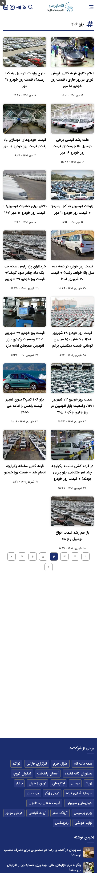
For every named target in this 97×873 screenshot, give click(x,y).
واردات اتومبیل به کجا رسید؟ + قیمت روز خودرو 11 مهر (72, 209)
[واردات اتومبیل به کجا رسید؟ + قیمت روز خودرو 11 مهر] (72, 185)
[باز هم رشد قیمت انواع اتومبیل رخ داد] (72, 511)
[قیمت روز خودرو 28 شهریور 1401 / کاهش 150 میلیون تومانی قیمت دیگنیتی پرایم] (72, 311)
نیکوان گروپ (22, 773)
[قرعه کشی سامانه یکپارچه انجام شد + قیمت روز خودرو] (25, 444)
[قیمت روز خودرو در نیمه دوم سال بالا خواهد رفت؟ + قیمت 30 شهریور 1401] (72, 245)
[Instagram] (12, 7)
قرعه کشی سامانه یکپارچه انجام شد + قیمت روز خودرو (24, 469)
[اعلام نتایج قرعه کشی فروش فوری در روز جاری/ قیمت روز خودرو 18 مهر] (72, 52)
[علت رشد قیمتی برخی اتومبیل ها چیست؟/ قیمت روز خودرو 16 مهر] (72, 118)
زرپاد (89, 783)
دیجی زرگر (52, 793)
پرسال (75, 783)
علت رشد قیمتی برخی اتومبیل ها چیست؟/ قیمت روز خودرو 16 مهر (72, 146)
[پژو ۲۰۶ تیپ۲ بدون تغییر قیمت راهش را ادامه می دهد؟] (25, 378)
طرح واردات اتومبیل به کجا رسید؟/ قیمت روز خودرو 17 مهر (25, 80)
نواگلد (16, 763)
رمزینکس (62, 823)
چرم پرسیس (83, 813)
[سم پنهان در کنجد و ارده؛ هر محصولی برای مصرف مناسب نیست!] (88, 852)
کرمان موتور (13, 813)
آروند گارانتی (37, 813)
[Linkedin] (5, 7)
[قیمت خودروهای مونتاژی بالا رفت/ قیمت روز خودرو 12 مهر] (25, 118)
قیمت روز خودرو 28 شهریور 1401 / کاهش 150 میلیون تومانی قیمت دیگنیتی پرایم (72, 339)
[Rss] (24, 7)
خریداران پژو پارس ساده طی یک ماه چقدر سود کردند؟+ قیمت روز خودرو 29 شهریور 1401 (25, 273)
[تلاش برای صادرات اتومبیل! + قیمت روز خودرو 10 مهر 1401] (25, 185)
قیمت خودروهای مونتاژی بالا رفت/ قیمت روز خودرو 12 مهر (24, 143)
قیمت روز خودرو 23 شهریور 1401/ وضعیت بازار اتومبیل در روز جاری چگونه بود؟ (72, 406)
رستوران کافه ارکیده (78, 773)
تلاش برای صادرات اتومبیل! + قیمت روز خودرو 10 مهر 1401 (25, 209)
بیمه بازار (32, 793)
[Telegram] (19, 7)
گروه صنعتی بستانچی (44, 803)
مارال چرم (60, 763)
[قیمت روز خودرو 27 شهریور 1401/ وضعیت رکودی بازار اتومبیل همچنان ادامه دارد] (25, 311)
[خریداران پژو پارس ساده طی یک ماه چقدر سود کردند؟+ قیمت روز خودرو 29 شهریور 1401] (25, 245)
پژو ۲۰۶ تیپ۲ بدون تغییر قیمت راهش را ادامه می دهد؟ (25, 406)
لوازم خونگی (83, 823)
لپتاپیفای (58, 783)
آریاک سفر (60, 813)
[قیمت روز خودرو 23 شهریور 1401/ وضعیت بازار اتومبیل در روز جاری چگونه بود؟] (72, 378)
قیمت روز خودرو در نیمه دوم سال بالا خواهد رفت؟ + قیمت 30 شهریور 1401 (72, 273)
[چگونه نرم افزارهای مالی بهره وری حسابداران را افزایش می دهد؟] (88, 867)
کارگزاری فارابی (36, 763)
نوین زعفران (37, 783)
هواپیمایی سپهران (79, 803)
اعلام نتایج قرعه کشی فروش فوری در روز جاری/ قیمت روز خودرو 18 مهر (72, 80)
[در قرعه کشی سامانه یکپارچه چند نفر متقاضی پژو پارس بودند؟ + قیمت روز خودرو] (72, 444)
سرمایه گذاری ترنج (78, 793)
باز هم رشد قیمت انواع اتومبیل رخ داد (72, 536)
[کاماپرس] (60, 7)
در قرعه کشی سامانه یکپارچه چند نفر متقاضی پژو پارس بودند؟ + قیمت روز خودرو (72, 472)
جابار (19, 783)
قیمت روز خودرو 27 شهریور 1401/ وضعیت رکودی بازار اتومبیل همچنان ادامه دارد (25, 339)
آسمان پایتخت (48, 773)
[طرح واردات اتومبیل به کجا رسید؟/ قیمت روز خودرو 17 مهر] (25, 52)
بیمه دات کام (83, 763)
